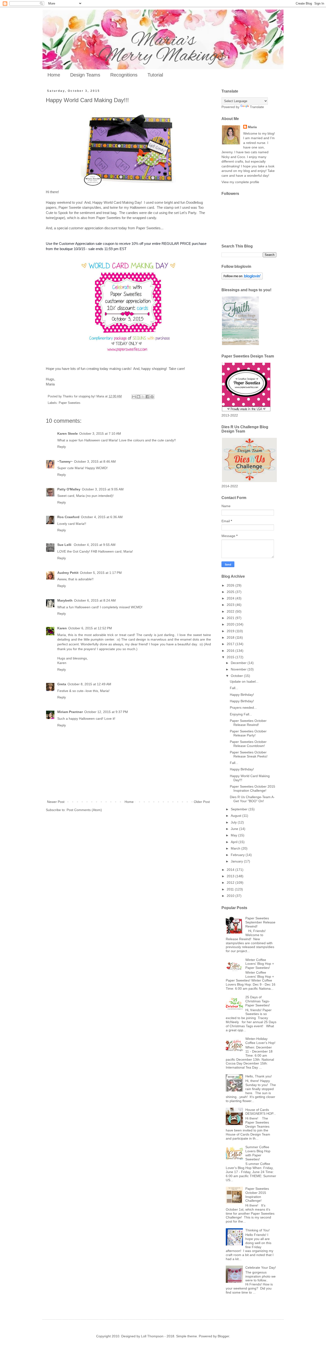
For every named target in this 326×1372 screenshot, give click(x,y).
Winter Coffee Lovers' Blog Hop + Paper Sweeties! (259, 964)
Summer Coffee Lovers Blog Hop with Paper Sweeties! (257, 1153)
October (237, 676)
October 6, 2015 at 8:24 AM (95, 600)
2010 (231, 896)
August (236, 816)
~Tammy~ (65, 461)
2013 (231, 876)
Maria (252, 127)
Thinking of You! (257, 1230)
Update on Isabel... (244, 681)
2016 (231, 651)
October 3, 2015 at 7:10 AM (100, 433)
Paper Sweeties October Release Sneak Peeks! (249, 754)
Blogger (223, 1336)
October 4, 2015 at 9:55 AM (95, 545)
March (236, 848)
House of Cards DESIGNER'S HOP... (260, 1112)
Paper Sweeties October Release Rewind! (248, 723)
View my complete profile (240, 182)
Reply (61, 447)
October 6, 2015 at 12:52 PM (90, 628)
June (235, 829)
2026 (231, 585)
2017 (231, 644)
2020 (231, 624)
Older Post (202, 802)
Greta (61, 684)
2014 (231, 870)
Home (53, 74)
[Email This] (133, 396)
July (234, 822)
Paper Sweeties (69, 403)
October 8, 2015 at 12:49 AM (89, 684)
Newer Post (55, 802)
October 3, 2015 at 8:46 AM (95, 461)
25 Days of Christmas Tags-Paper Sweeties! (257, 1001)
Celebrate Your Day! (260, 1267)
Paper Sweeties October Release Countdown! (248, 744)
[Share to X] (143, 396)
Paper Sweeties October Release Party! (248, 733)
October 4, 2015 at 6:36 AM (102, 517)
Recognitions (123, 74)
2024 (231, 598)
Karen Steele (67, 433)
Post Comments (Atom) (84, 810)
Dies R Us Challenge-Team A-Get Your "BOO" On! (252, 799)
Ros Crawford (68, 517)
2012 (231, 882)
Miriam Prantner (70, 712)
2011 (231, 889)
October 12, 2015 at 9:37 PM (106, 712)
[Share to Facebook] (147, 396)
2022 (231, 611)
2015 (231, 657)
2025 (231, 592)
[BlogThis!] (138, 396)
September (239, 809)
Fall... (234, 688)
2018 (231, 637)
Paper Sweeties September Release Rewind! (260, 922)
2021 (231, 618)
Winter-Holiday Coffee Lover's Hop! (260, 1041)
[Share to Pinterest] (152, 396)
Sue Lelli (64, 545)
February (238, 855)
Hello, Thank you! (258, 1076)
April (234, 842)
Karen (62, 628)
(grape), (60, 218)
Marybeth (65, 600)
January (237, 861)
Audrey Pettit (68, 573)
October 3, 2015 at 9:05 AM (103, 489)
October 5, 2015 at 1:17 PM (101, 573)
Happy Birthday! (242, 695)
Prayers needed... (243, 707)
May (234, 835)
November (239, 669)
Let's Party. (188, 213)
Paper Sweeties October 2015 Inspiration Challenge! (252, 788)
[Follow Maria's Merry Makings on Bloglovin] (242, 278)
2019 (231, 631)
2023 (231, 605)
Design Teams (85, 74)
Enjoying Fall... (241, 714)
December (239, 663)
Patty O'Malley (68, 489)
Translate (257, 107)
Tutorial (155, 74)
